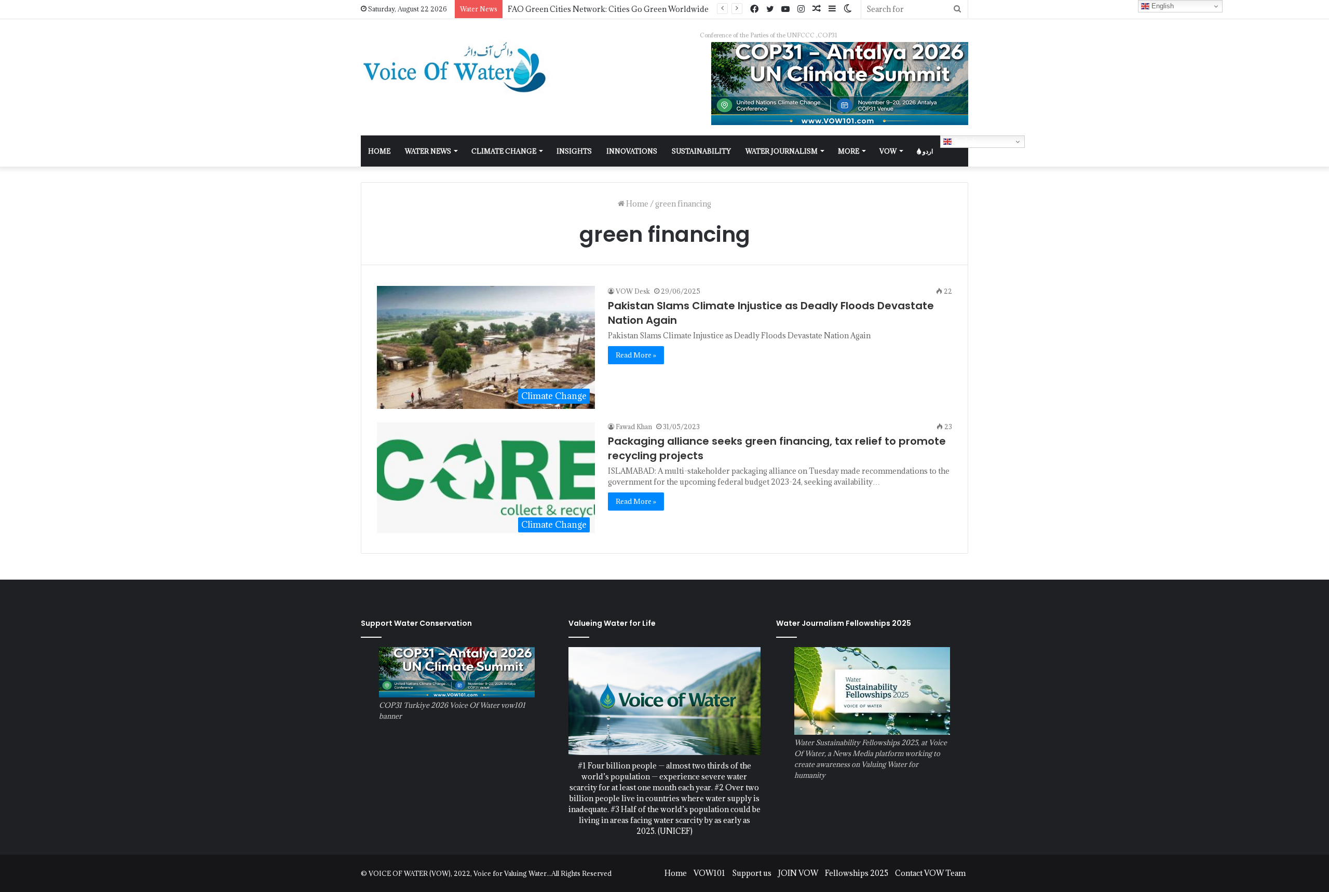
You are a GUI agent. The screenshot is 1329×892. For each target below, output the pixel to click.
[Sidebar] (832, 9)
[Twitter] (770, 9)
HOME (379, 151)
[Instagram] (801, 9)
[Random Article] (816, 9)
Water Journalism (781, 151)
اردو (927, 151)
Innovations (631, 151)
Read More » (636, 355)
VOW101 (709, 873)
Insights (574, 151)
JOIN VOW (798, 873)
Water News (428, 151)
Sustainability (701, 151)
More (848, 151)
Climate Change (503, 151)
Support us (751, 873)
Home (636, 204)
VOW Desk (633, 291)
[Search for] (957, 9)
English (964, 141)
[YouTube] (785, 9)
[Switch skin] (848, 9)
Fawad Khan (634, 426)
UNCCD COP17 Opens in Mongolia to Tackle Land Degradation (621, 9)
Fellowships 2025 (856, 873)
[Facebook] (754, 9)
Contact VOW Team (930, 873)
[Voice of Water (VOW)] (457, 66)
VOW (888, 151)
